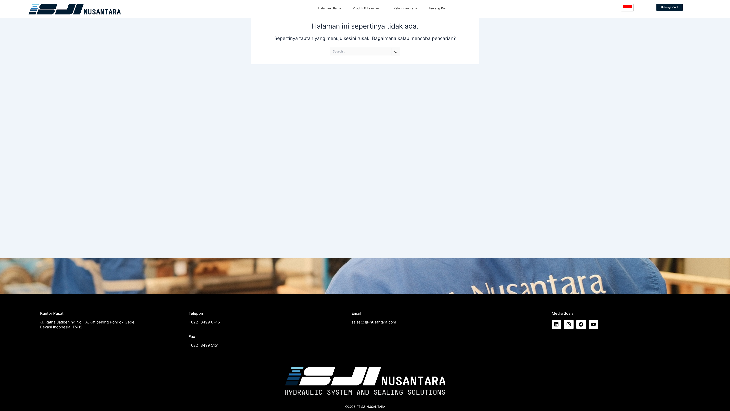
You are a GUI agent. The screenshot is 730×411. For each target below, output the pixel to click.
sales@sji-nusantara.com (374, 322)
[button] (669, 7)
